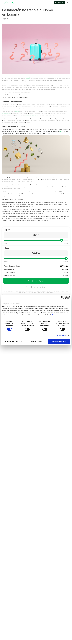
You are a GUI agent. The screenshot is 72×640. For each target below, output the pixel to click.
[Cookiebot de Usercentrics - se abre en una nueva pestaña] (62, 297)
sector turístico (6, 113)
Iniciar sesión (59, 2)
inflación (27, 78)
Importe (8, 230)
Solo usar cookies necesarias (13, 341)
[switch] (27, 329)
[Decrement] (7, 235)
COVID (61, 131)
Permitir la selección (36, 341)
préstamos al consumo (31, 115)
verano (17, 111)
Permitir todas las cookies (59, 341)
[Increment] (65, 235)
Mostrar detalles (62, 335)
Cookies (55, 315)
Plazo (6, 248)
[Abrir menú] (67, 2)
